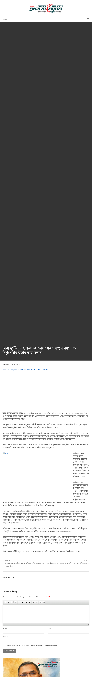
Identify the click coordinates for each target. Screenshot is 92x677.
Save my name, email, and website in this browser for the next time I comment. (31, 646)
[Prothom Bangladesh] (46, 8)
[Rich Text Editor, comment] (46, 614)
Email (50, 628)
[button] (5, 602)
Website (5, 637)
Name (5, 628)
